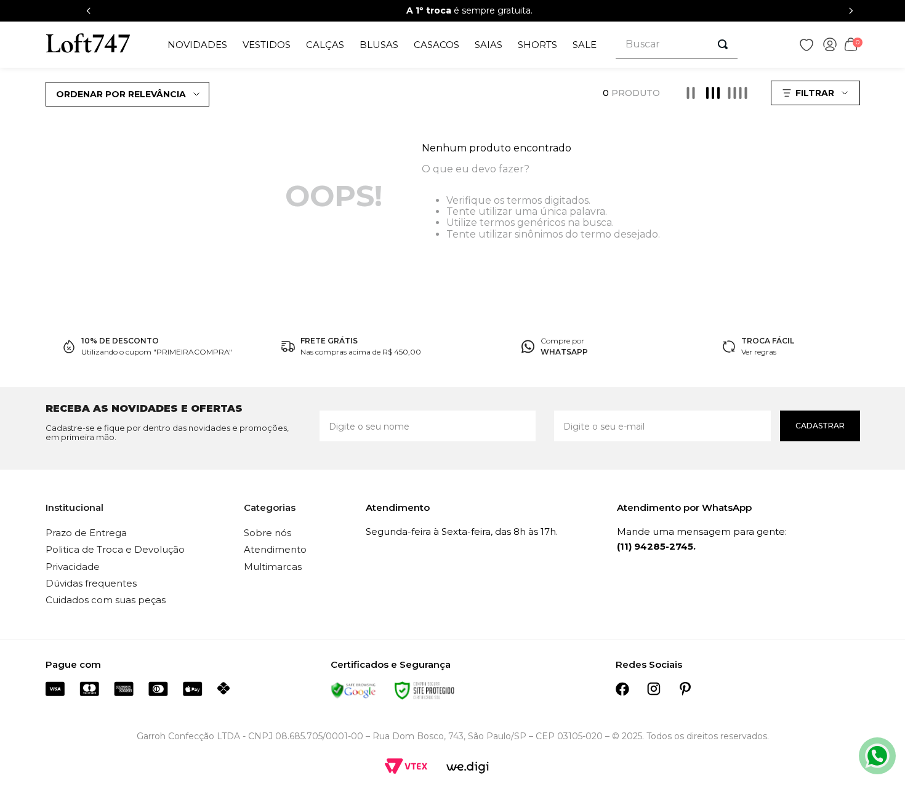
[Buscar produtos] (723, 44)
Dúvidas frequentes (91, 583)
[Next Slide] (851, 10)
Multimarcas (273, 566)
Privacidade (73, 566)
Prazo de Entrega (86, 533)
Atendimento (275, 549)
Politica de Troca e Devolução (115, 549)
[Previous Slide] (88, 10)
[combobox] (677, 44)
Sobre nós (267, 533)
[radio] (691, 93)
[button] (816, 93)
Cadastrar (820, 425)
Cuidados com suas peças (106, 600)
